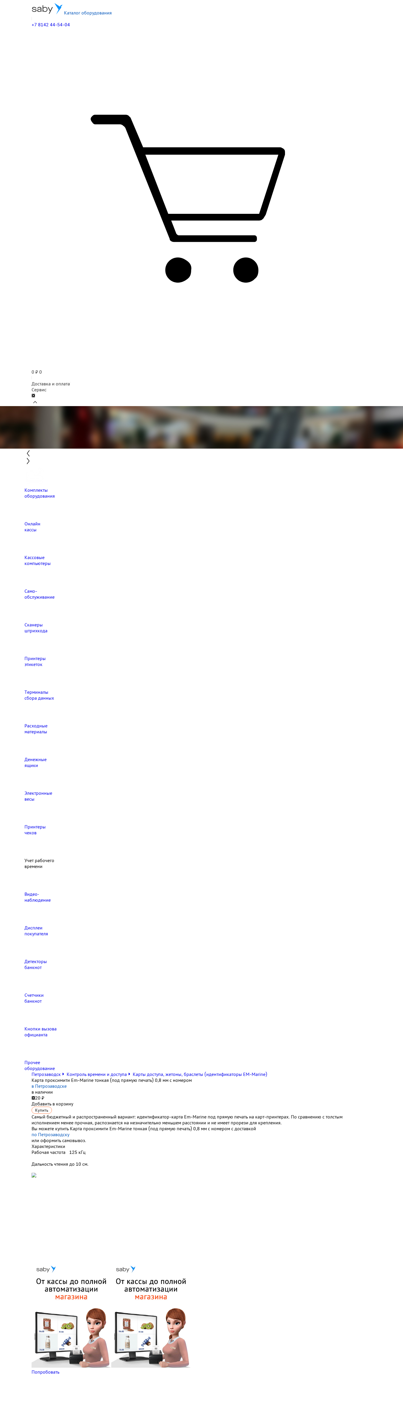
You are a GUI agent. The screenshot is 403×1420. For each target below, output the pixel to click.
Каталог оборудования (87, 13)
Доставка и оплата (51, 384)
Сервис (39, 390)
